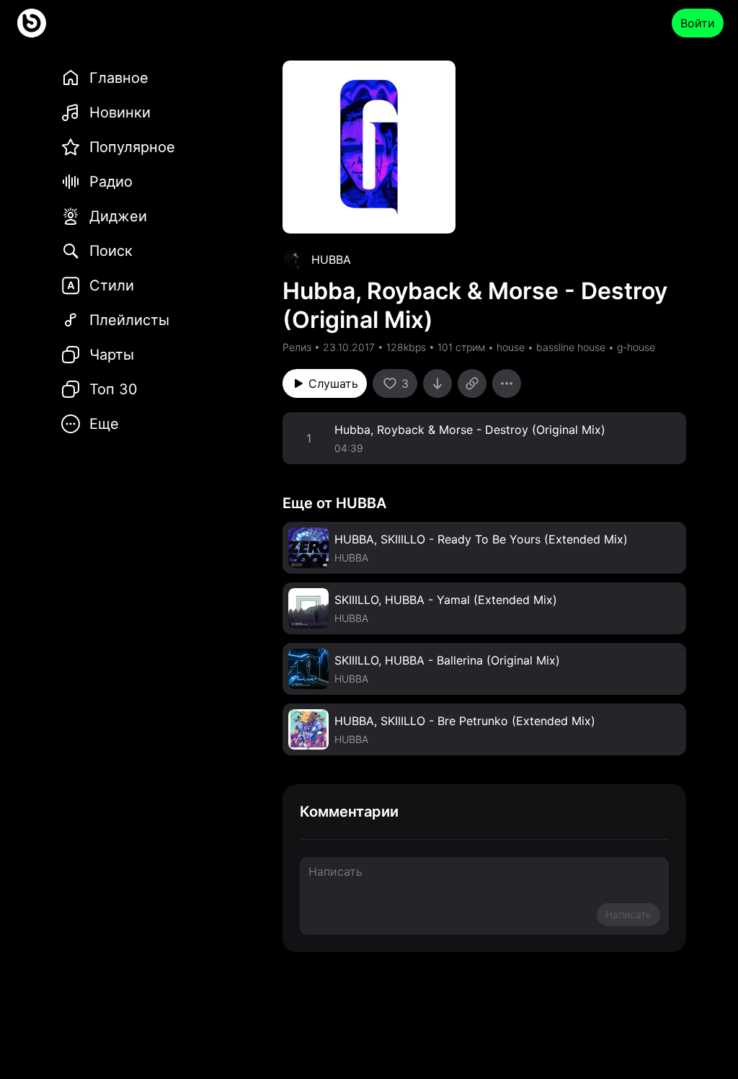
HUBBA (331, 259)
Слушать (333, 383)
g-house (636, 347)
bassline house (570, 347)
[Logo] (31, 23)
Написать (628, 914)
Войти (697, 23)
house (511, 347)
